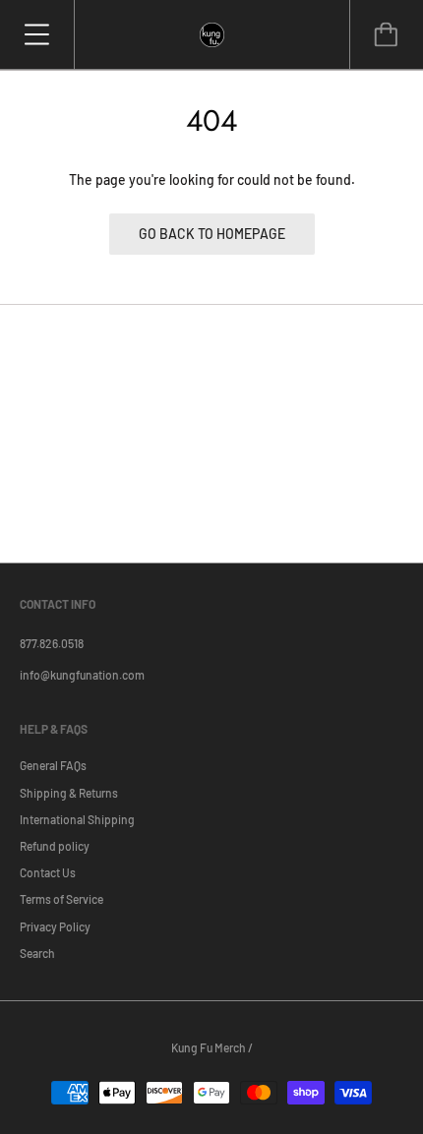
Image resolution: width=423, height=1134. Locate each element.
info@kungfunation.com (82, 675)
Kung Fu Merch (208, 1047)
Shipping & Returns (69, 793)
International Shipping (77, 819)
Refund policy (55, 846)
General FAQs (53, 765)
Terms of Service (61, 899)
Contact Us (48, 872)
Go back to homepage (212, 233)
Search (37, 953)
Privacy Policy (55, 926)
